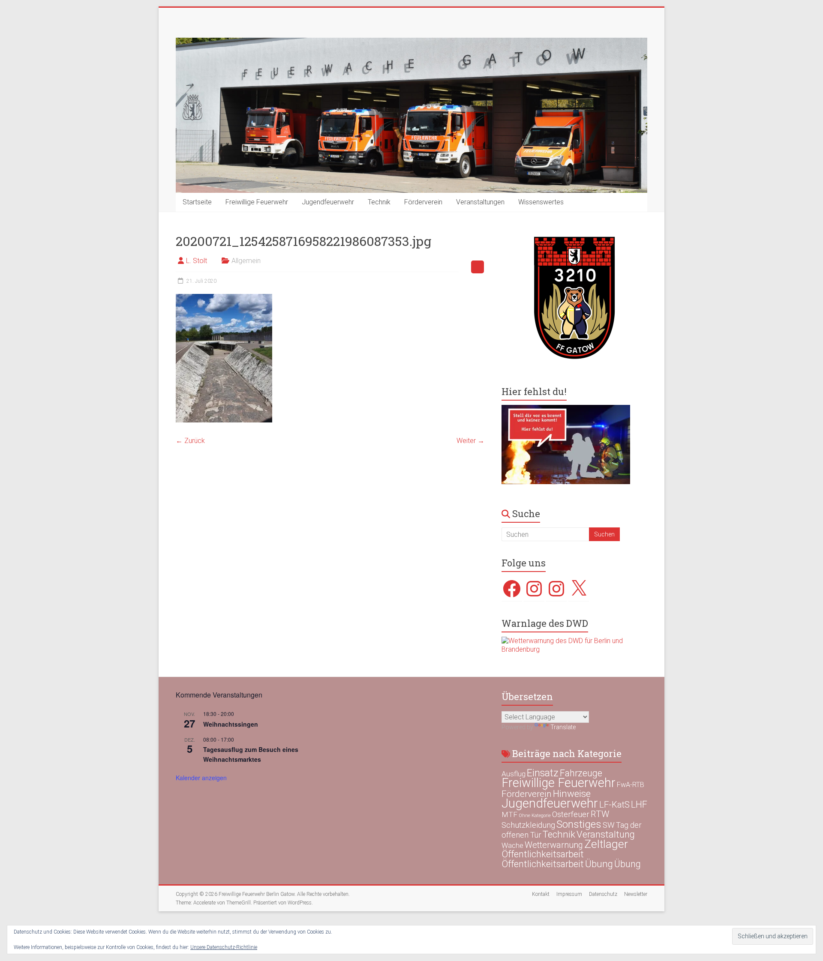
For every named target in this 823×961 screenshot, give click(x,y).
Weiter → (470, 441)
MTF (509, 814)
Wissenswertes (541, 202)
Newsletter (635, 894)
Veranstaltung (606, 834)
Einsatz (543, 773)
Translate (563, 727)
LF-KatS (614, 804)
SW (609, 825)
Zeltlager (606, 843)
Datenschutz (603, 894)
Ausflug (514, 773)
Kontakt (541, 894)
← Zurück (190, 441)
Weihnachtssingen (230, 724)
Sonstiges (578, 824)
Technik (379, 202)
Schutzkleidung (528, 825)
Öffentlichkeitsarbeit (543, 854)
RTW (600, 814)
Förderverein (423, 202)
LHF (639, 804)
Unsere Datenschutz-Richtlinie (223, 947)
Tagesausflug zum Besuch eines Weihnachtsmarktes (250, 754)
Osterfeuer (570, 814)
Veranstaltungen (480, 202)
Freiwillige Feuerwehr (256, 202)
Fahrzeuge (581, 773)
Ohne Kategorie (535, 815)
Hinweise (572, 793)
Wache (512, 845)
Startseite (197, 202)
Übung (599, 863)
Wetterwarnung (554, 845)
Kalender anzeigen (201, 777)
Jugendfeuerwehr (328, 202)
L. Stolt (196, 261)
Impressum (569, 894)
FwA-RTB (630, 785)
